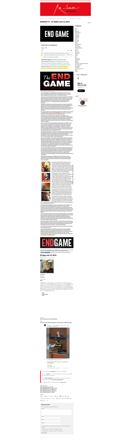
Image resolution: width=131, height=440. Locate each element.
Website (43, 423)
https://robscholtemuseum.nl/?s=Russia (47, 392)
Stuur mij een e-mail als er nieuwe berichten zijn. (52, 431)
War (43, 295)
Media (76, 50)
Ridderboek (77, 59)
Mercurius (77, 52)
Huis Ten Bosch (78, 44)
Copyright (77, 35)
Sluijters (76, 62)
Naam (42, 416)
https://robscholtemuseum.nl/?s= (46, 387)
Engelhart (77, 36)
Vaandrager (77, 66)
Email (42, 419)
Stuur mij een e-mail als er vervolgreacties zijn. (52, 429)
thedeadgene (42, 274)
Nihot (76, 54)
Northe (76, 55)
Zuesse (76, 71)
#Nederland (53, 371)
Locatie (76, 49)
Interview (77, 45)
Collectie (77, 34)
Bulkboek (77, 31)
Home (42, 18)
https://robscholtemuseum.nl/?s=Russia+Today (48, 388)
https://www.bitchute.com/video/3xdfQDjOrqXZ (48, 319)
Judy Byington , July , (55, 322)
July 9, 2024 (63, 382)
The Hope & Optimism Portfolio (81, 63)
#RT (43, 293)
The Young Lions (78, 65)
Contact (79, 18)
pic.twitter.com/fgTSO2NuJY (57, 379)
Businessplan (77, 32)
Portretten (77, 58)
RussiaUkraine (45, 294)
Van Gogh (77, 67)
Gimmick (77, 37)
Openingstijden (62, 18)
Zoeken (89, 22)
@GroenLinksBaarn (49, 378)
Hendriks (77, 41)
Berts (76, 28)
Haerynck (77, 40)
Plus (76, 57)
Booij (76, 30)
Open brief (71, 18)
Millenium (77, 53)
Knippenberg (78, 46)
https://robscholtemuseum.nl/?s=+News (47, 389)
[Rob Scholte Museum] (65, 8)
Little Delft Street (78, 48)
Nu (46, 18)
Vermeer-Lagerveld (79, 68)
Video (76, 70)
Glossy (76, 39)
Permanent (51, 18)
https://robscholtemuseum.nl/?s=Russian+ (48, 391)
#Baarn (48, 374)
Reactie (42, 408)
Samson (76, 61)
